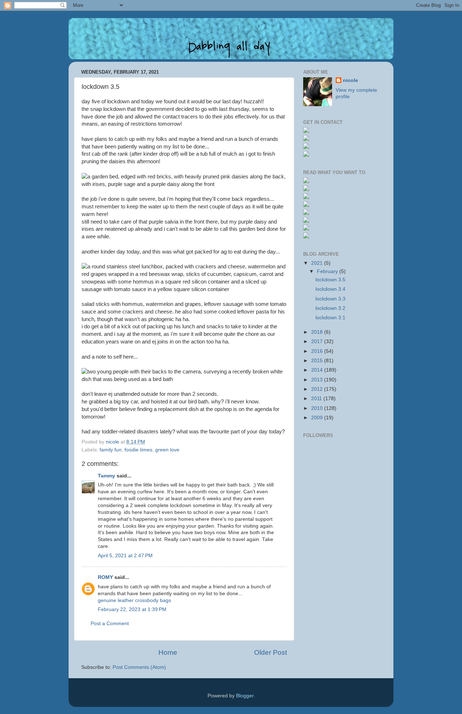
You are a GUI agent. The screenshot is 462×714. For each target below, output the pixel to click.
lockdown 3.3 (330, 299)
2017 (317, 341)
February (328, 271)
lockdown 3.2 (330, 308)
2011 (317, 398)
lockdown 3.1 (330, 317)
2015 (317, 360)
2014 (317, 370)
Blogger (244, 695)
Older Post (270, 652)
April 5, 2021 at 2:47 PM (125, 555)
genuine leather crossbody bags (134, 600)
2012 (317, 389)
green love (167, 450)
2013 (317, 379)
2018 (317, 332)
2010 (317, 408)
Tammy (106, 476)
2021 (317, 263)
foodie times (138, 450)
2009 (317, 417)
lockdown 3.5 (330, 279)
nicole (350, 80)
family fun (111, 450)
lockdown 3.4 (330, 289)
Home (167, 652)
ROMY (105, 577)
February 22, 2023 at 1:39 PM (132, 609)
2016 (317, 351)
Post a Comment (110, 623)
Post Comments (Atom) (139, 667)
